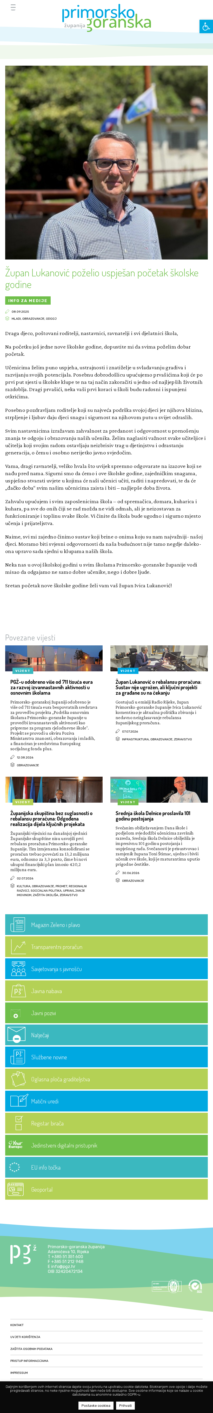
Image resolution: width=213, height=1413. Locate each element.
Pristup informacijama (29, 1361)
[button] (206, 26)
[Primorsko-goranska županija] (106, 18)
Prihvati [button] (125, 1406)
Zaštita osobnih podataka (31, 1349)
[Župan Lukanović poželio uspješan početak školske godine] (106, 258)
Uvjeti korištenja (25, 1337)
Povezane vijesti (30, 637)
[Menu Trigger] (13, 7)
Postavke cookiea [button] (96, 1406)
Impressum (19, 1373)
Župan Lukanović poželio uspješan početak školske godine (101, 278)
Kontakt (17, 1325)
